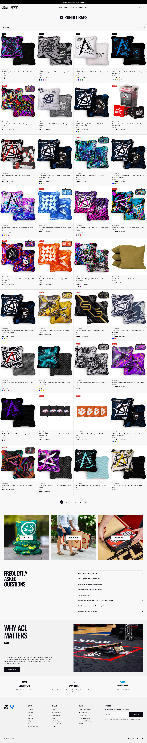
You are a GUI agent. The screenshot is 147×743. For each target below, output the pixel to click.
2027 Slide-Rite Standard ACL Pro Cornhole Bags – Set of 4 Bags (92, 72)
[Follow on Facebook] (129, 739)
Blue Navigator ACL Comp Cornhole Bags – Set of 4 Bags (55, 227)
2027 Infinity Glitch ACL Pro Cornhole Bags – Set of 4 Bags (17, 72)
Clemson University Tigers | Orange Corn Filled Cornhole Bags (91, 434)
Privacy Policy (83, 715)
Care (53, 718)
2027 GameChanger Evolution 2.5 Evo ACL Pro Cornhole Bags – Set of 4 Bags (128, 434)
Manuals (30, 724)
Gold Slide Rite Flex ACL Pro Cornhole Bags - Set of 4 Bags (90, 331)
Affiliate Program (57, 721)
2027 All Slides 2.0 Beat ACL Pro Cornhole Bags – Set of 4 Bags (18, 228)
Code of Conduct (84, 718)
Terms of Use (83, 712)
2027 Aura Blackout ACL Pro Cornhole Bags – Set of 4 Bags (17, 434)
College (72, 7)
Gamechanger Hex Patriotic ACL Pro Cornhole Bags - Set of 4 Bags (18, 279)
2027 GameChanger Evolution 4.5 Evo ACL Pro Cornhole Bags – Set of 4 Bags (91, 124)
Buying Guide (56, 715)
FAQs (29, 721)
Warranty (30, 718)
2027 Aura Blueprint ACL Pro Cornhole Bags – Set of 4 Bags (91, 486)
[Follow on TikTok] (142, 739)
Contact (30, 709)
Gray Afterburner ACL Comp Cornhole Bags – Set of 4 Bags (91, 383)
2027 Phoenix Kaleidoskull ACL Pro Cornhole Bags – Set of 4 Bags (55, 486)
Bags (60, 7)
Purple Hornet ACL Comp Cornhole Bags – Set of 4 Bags (128, 382)
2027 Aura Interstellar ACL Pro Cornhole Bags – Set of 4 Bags (128, 486)
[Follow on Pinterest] (137, 739)
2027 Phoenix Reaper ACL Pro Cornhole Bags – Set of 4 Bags (17, 383)
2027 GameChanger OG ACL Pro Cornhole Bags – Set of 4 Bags (55, 72)
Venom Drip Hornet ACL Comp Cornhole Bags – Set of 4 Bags (17, 124)
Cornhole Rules (56, 712)
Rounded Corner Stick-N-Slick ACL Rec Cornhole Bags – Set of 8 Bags (128, 124)
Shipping (30, 712)
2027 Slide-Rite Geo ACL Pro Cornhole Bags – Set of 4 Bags (17, 176)
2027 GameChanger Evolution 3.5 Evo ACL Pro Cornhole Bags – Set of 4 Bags (128, 176)
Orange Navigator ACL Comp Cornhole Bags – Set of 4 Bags (54, 279)
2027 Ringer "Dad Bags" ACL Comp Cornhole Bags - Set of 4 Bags (55, 124)
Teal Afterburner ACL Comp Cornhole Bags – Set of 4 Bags (90, 176)
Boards (66, 7)
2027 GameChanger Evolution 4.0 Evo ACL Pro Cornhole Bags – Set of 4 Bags (54, 176)
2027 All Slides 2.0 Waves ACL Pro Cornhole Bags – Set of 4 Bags (92, 228)
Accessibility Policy (85, 709)
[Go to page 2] (85, 502)
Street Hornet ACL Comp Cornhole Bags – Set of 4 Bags (128, 227)
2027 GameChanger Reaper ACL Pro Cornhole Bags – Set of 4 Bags (128, 331)
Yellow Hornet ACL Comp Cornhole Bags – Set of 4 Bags (54, 330)
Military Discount (33, 727)
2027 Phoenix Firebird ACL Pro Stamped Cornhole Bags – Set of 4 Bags (55, 383)
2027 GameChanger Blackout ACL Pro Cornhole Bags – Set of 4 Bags (127, 72)
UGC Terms (82, 724)
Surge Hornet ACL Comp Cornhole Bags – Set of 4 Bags (17, 485)
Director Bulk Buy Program (57, 725)
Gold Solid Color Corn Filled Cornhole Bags (124, 278)
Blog (86, 7)
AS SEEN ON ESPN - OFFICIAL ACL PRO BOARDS (73, 2)
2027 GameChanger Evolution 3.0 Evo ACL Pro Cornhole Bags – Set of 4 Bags (18, 331)
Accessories (79, 7)
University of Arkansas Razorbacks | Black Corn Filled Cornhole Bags (54, 434)
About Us (55, 709)
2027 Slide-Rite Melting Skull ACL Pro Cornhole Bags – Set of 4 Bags (91, 279)
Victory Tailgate (116, 122)
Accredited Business (85, 721)
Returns (30, 715)
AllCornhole (5, 70)
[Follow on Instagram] (133, 739)
